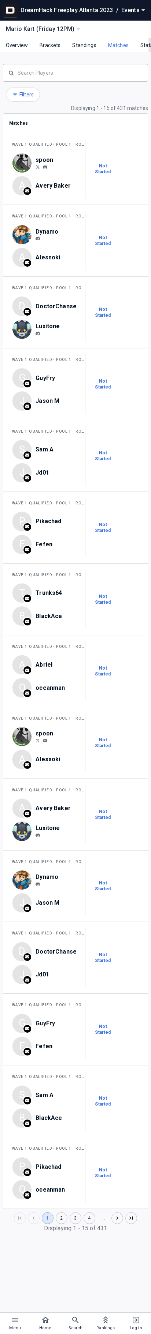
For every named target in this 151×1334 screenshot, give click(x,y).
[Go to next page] (117, 1218)
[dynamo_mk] (38, 238)
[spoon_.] (45, 167)
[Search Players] (75, 72)
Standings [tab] (84, 45)
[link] (45, 167)
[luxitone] (38, 333)
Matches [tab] (118, 45)
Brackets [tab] (50, 45)
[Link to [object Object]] (24, 163)
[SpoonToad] (38, 167)
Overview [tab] (17, 45)
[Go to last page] (131, 1218)
